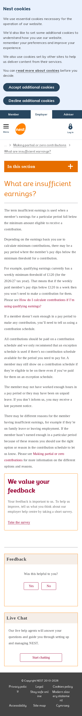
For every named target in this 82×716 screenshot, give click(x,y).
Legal (39, 686)
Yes (31, 586)
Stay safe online (39, 694)
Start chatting (41, 657)
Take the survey (19, 522)
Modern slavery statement (61, 696)
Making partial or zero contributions (39, 145)
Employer (41, 114)
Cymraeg (62, 705)
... (5, 145)
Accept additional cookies (31, 87)
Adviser (69, 114)
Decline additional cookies (31, 100)
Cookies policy (63, 686)
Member (13, 114)
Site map (39, 705)
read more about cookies (37, 70)
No (49, 586)
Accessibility (17, 705)
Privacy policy (18, 689)
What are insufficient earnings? (27, 151)
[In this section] (70, 166)
